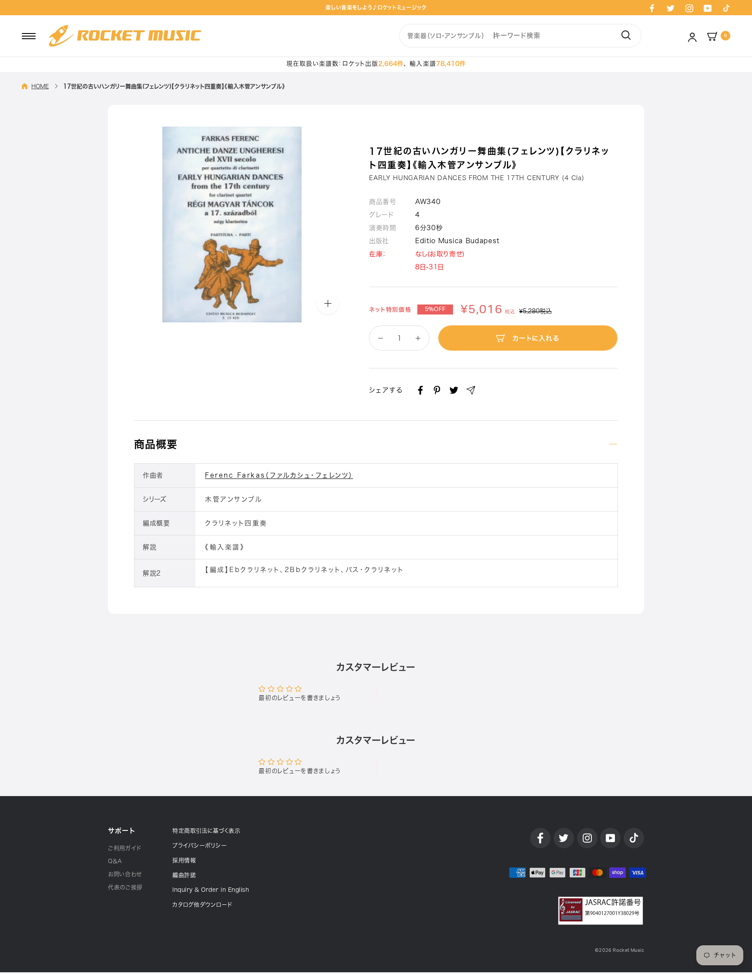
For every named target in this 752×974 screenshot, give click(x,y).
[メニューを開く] (29, 36)
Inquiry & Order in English (210, 890)
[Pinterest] (437, 390)
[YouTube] (708, 8)
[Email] (471, 390)
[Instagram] (689, 8)
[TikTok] (726, 8)
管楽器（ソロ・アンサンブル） (445, 36)
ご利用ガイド (124, 848)
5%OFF (435, 309)
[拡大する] (328, 303)
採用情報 (184, 860)
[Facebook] (652, 8)
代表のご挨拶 (125, 887)
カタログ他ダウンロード (202, 904)
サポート (121, 830)
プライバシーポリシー (199, 845)
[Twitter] (671, 8)
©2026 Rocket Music (619, 950)
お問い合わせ (125, 874)
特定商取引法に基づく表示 (206, 830)
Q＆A (115, 861)
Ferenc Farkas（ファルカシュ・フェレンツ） (279, 475)
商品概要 (156, 444)
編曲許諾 (184, 875)
